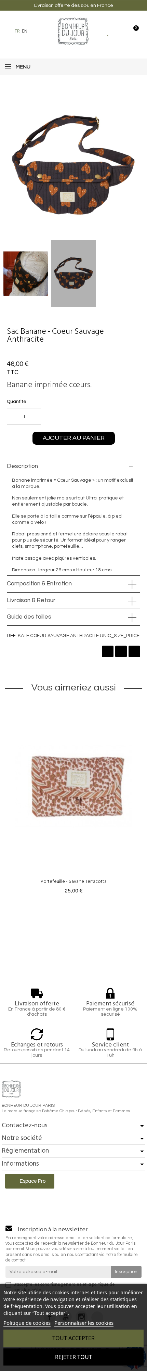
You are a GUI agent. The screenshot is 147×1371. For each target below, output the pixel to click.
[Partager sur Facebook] (107, 651)
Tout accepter (73, 1338)
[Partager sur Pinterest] (134, 651)
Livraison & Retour (31, 600)
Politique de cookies (27, 1322)
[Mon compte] (120, 31)
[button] (36, 31)
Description (22, 466)
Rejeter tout (73, 1357)
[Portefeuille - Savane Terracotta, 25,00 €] (73, 798)
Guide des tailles (29, 617)
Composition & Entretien (39, 584)
